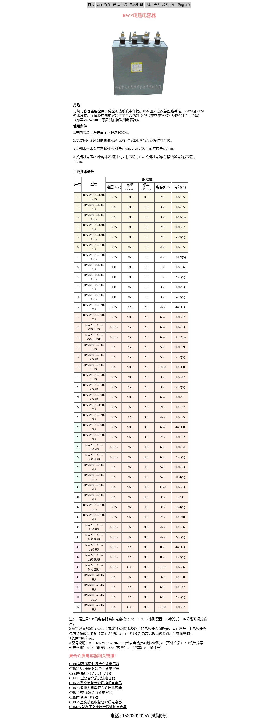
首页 (91, 5)
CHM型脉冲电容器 (83, 697)
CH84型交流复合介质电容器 (90, 692)
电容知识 (136, 5)
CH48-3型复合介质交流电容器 (92, 678)
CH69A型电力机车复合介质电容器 (95, 688)
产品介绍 (120, 5)
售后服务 (152, 5)
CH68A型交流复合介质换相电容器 (95, 683)
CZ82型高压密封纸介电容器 (90, 673)
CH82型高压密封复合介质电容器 (94, 669)
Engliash (184, 5)
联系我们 (169, 5)
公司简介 (104, 5)
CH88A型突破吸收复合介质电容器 (95, 702)
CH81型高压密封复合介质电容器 (94, 664)
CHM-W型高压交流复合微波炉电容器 (98, 707)
